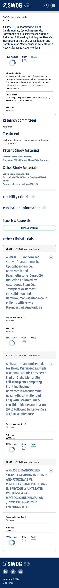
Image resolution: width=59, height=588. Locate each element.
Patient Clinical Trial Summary (17, 156)
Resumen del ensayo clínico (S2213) (20, 184)
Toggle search (46, 5)
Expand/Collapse (33, 196)
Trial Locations (29, 227)
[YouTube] (20, 571)
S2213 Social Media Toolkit (16, 173)
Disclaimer (8, 582)
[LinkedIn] (5, 571)
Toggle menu (53, 5)
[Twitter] (13, 571)
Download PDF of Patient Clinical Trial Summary (26, 160)
